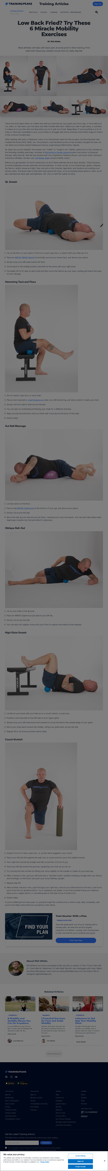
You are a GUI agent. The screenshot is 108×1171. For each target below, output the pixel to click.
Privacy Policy (44, 1162)
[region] (54, 1161)
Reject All (80, 1161)
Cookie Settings (80, 1156)
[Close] (104, 1161)
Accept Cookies (80, 1166)
